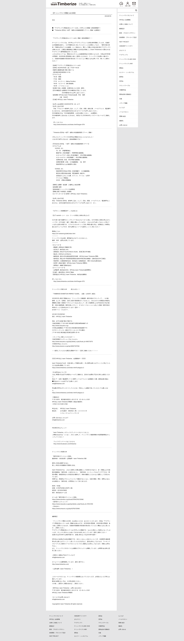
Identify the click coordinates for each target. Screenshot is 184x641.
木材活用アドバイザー (126, 46)
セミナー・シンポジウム (126, 72)
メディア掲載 (123, 103)
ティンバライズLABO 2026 (127, 59)
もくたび (122, 107)
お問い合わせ (123, 125)
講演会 (121, 76)
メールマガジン (124, 112)
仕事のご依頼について (126, 24)
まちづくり (122, 50)
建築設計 (122, 28)
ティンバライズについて (126, 15)
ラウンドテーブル (124, 85)
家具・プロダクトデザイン (127, 33)
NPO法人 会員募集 (125, 20)
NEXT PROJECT (124, 42)
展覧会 (121, 68)
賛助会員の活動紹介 (125, 94)
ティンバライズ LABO (126, 63)
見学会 (121, 81)
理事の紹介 (122, 116)
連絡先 (121, 120)
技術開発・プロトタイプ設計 (128, 37)
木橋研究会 (122, 90)
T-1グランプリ (123, 55)
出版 (120, 98)
